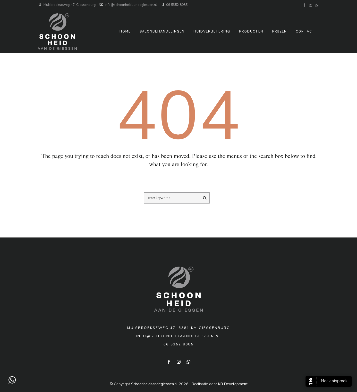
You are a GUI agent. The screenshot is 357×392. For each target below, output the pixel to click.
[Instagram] (310, 5)
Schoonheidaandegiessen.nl (154, 384)
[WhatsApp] (316, 5)
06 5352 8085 (176, 4)
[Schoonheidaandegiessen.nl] (178, 289)
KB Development (233, 384)
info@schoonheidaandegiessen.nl (130, 4)
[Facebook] (304, 5)
